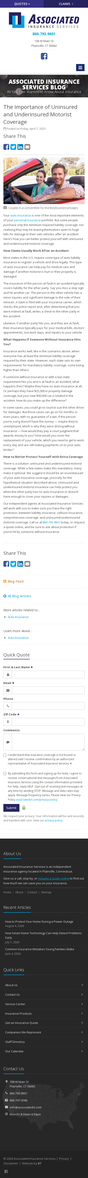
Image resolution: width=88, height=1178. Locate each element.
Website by (32, 1163)
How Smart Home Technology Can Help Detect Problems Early (43, 937)
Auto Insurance (18, 617)
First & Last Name (18, 667)
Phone (8, 699)
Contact (32, 892)
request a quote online (53, 878)
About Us (11, 985)
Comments (11, 730)
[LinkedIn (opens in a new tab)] (20, 146)
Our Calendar (14, 1051)
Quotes (21, 4)
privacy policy (54, 820)
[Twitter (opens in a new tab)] (13, 146)
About (19, 892)
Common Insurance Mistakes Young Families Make (39, 951)
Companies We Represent (23, 1032)
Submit (11, 808)
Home (7, 892)
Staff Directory (15, 1042)
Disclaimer (11, 1163)
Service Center (15, 1004)
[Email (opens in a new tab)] (27, 146)
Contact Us (12, 994)
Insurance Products (18, 1013)
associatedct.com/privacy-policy (36, 800)
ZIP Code (11, 714)
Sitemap (46, 892)
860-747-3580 (18, 1100)
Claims (65, 4)
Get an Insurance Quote (21, 1023)
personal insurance (27, 220)
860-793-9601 (51, 522)
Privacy (64, 1159)
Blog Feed (15, 581)
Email (8, 683)
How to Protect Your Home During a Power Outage (39, 923)
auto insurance (20, 215)
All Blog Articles (19, 596)
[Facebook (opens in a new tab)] (44, 56)
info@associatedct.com (26, 1107)
